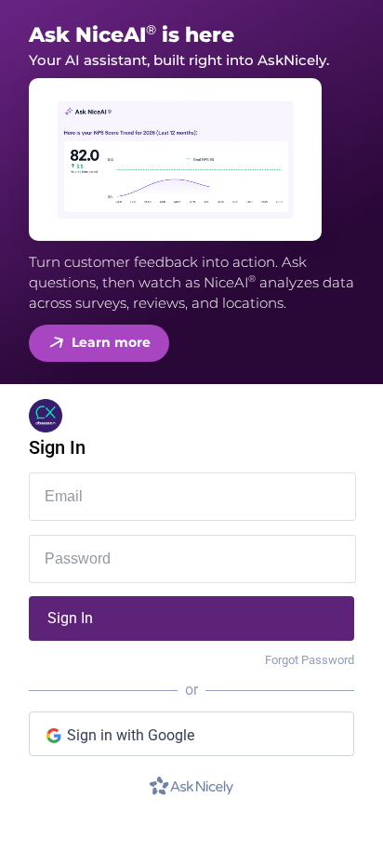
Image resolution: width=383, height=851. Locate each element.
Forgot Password (309, 660)
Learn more (111, 342)
